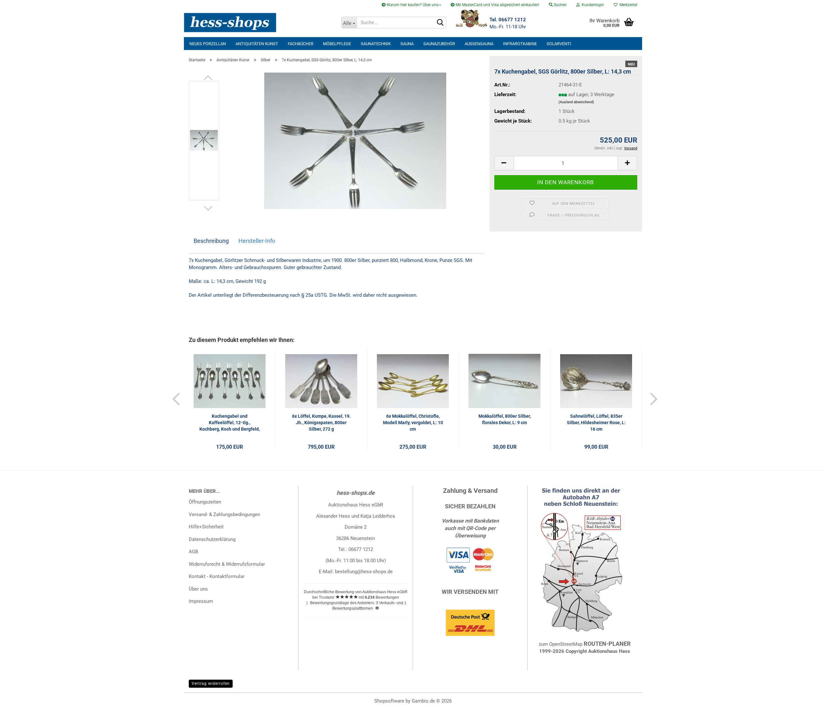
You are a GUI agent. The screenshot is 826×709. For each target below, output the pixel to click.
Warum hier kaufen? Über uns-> (413, 5)
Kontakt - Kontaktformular (217, 576)
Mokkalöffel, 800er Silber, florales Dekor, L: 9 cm (504, 419)
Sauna (407, 43)
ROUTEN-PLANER (607, 643)
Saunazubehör (439, 43)
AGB (193, 551)
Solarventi (559, 43)
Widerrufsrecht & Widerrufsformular (227, 564)
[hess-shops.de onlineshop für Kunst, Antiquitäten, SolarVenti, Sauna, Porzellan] (260, 22)
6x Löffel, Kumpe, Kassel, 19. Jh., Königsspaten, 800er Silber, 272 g (321, 423)
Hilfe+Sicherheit (206, 527)
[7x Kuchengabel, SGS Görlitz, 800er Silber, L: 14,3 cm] (355, 140)
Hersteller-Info (256, 240)
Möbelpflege (337, 43)
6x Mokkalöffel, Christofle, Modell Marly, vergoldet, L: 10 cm (413, 423)
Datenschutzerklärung (212, 539)
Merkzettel (627, 5)
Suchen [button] (560, 5)
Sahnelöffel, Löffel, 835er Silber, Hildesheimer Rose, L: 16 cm (596, 423)
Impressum (201, 601)
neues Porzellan (207, 43)
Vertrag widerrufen (211, 683)
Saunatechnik (376, 43)
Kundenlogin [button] (592, 5)
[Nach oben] (808, 699)
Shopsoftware (389, 701)
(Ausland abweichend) (576, 102)
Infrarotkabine (520, 43)
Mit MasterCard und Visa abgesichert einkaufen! (497, 5)
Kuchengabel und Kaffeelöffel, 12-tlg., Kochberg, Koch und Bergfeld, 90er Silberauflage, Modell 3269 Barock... (229, 423)
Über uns (198, 589)
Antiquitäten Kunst (257, 43)
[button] (208, 77)
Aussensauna (479, 43)
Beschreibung (211, 240)
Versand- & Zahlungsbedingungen (224, 514)
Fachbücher (300, 43)
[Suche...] (440, 23)
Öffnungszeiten (205, 502)
